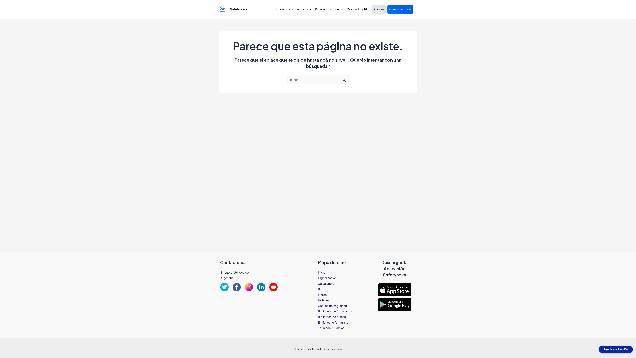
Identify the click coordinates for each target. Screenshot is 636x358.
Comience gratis (400, 9)
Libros (322, 295)
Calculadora (326, 283)
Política (339, 328)
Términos (324, 328)
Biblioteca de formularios (335, 311)
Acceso (378, 9)
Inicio (321, 272)
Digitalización (327, 278)
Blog (321, 289)
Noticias (323, 300)
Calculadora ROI (358, 9)
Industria (302, 9)
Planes (339, 9)
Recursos (321, 9)
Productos (282, 9)
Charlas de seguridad (332, 306)
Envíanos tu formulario (333, 322)
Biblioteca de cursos (332, 317)
